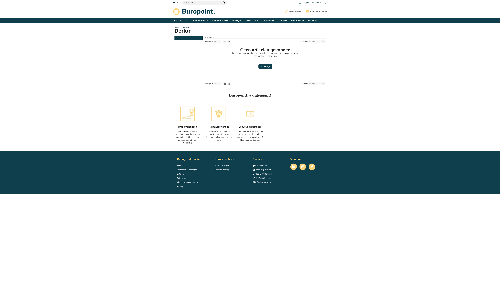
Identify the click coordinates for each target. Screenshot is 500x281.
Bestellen (181, 165)
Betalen (180, 174)
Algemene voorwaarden (187, 182)
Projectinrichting (222, 169)
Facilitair (178, 20)
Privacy (180, 186)
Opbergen (236, 20)
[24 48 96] (218, 41)
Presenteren (269, 20)
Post (257, 20)
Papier (248, 20)
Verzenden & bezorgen (187, 169)
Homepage (265, 66)
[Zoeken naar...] (224, 3)
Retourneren (182, 178)
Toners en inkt (297, 20)
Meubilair (312, 20)
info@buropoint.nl (318, 11)
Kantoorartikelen (200, 20)
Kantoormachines (220, 20)
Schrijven (283, 20)
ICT (187, 20)
